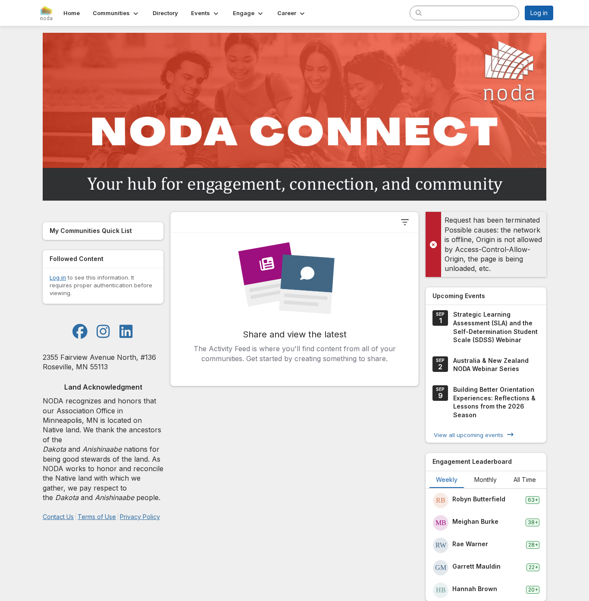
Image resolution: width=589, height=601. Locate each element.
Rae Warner (470, 544)
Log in (539, 12)
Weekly (446, 479)
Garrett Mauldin (476, 566)
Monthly (485, 479)
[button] (116, 12)
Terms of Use (97, 516)
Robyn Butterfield (478, 499)
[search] (419, 12)
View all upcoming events (468, 434)
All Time (525, 479)
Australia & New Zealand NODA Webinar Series (491, 365)
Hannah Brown (474, 588)
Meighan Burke (475, 521)
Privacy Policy (140, 516)
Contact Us (58, 516)
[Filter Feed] (404, 222)
